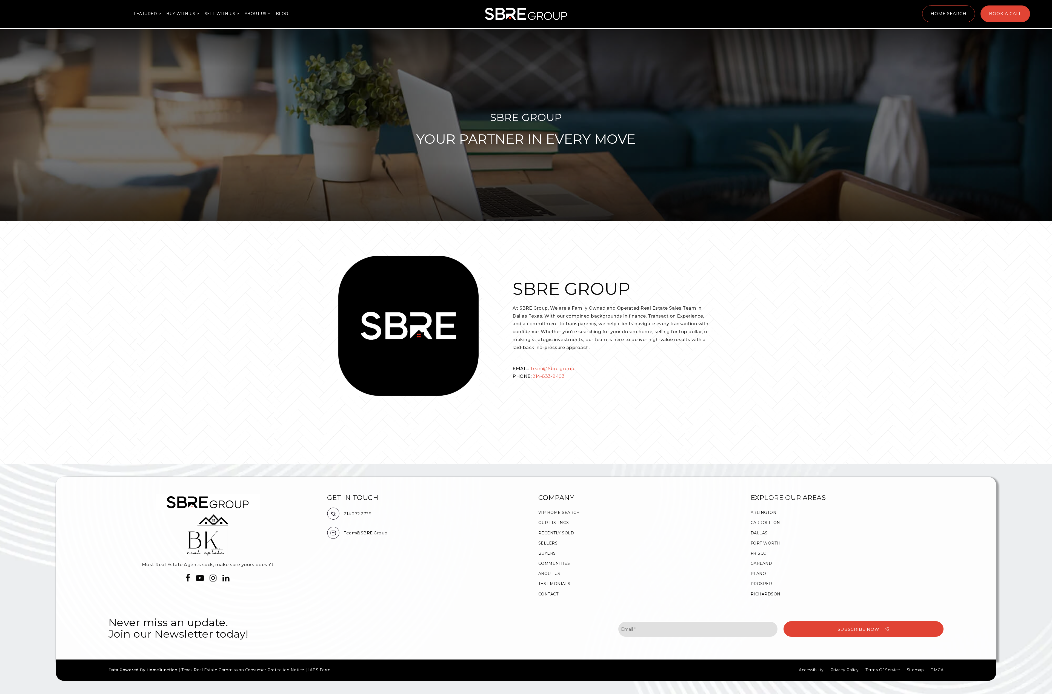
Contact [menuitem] (548, 594)
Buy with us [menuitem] (181, 13)
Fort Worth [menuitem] (765, 543)
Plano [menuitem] (758, 573)
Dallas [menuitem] (759, 533)
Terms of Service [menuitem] (882, 669)
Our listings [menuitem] (553, 522)
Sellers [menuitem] (548, 543)
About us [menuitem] (256, 13)
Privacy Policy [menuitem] (844, 669)
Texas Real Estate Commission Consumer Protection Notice (242, 669)
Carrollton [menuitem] (765, 522)
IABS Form (319, 669)
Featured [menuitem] (146, 13)
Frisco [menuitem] (759, 553)
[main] (526, 246)
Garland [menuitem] (761, 563)
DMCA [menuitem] (937, 669)
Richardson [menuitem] (766, 594)
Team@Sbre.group (552, 368)
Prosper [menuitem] (761, 583)
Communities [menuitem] (554, 563)
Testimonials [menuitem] (554, 583)
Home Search (949, 13)
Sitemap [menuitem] (915, 669)
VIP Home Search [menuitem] (559, 512)
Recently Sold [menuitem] (556, 533)
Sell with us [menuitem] (221, 13)
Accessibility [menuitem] (811, 669)
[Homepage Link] (526, 13)
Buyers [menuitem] (547, 553)
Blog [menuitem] (282, 13)
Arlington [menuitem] (764, 512)
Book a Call (1005, 13)
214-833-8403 (549, 376)
